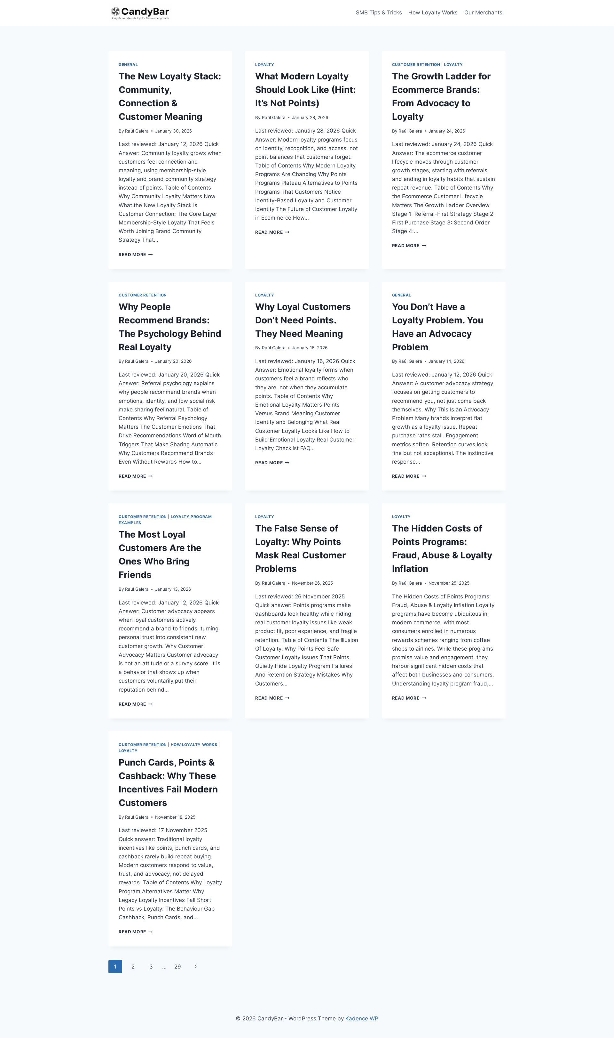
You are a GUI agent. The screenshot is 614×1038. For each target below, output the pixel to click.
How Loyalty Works (433, 12)
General (128, 64)
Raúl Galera (137, 131)
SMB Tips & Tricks (379, 12)
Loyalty (264, 64)
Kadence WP (361, 1018)
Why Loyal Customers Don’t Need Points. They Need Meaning (303, 320)
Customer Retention (416, 64)
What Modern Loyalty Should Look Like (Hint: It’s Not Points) (305, 90)
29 (177, 966)
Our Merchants (483, 12)
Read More (136, 254)
